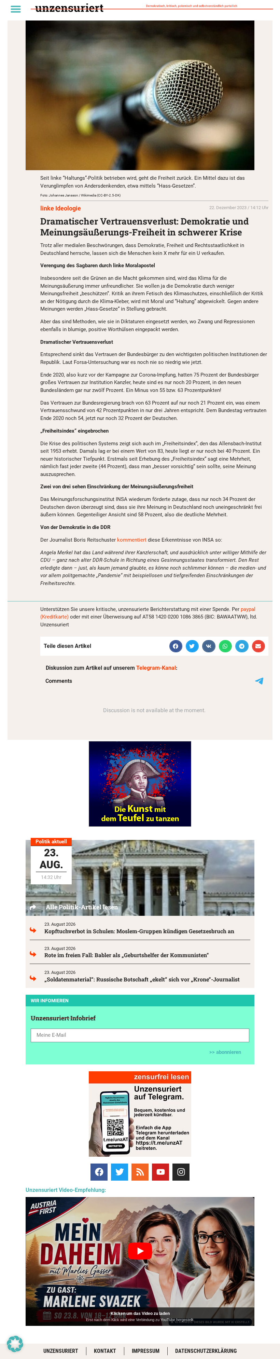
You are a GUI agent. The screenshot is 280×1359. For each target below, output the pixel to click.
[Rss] (140, 1172)
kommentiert (131, 540)
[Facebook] (99, 1172)
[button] (16, 9)
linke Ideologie (60, 208)
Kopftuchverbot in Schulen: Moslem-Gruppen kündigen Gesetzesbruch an (139, 931)
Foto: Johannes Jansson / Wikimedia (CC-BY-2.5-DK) (80, 195)
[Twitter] (119, 1172)
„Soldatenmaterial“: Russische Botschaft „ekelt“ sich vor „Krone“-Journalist (142, 979)
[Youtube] (160, 1172)
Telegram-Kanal (156, 668)
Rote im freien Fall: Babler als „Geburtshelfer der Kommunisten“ (126, 955)
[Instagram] (181, 1172)
